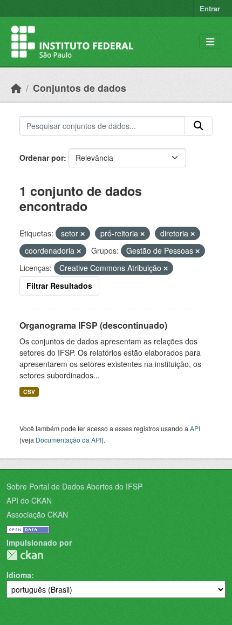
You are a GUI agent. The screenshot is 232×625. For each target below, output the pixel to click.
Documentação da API (68, 439)
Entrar (210, 8)
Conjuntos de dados (79, 87)
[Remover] (82, 233)
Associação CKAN (37, 514)
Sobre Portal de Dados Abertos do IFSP (74, 486)
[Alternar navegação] (210, 42)
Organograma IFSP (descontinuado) (93, 325)
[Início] (16, 87)
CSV (29, 392)
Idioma (18, 574)
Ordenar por (41, 157)
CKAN (24, 555)
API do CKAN (29, 500)
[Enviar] (199, 125)
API (195, 428)
